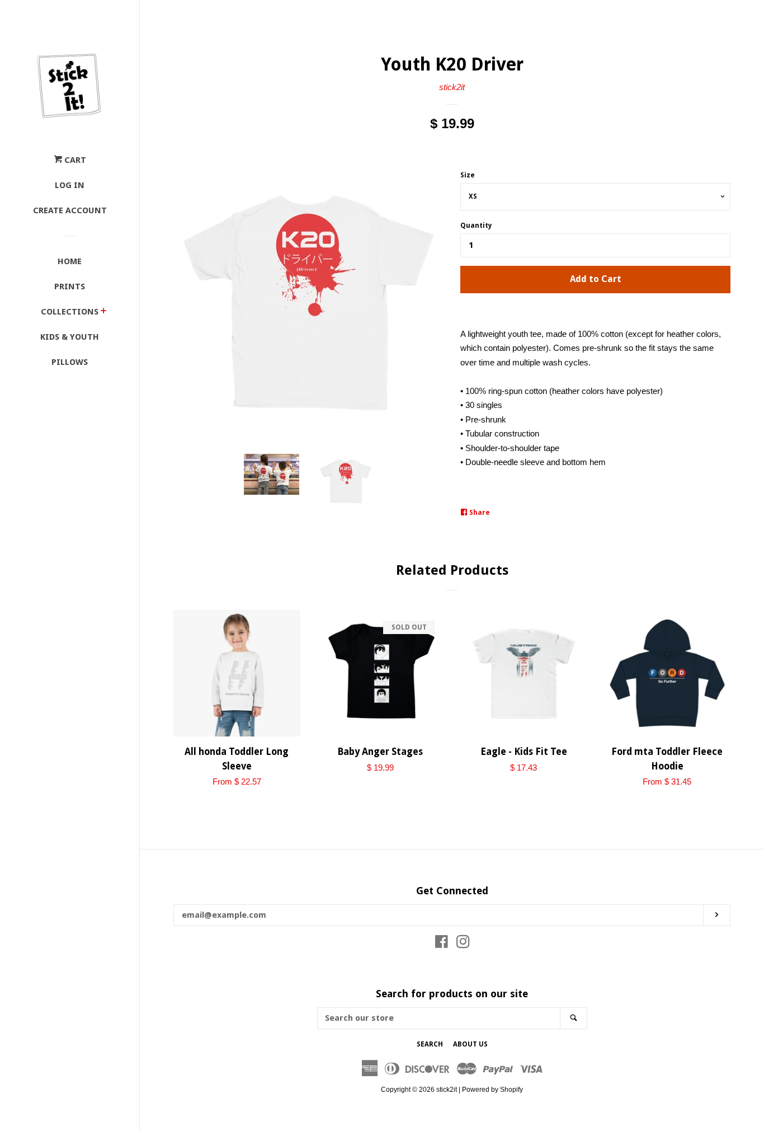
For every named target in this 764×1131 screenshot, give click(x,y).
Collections (69, 312)
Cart (74, 160)
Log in (69, 185)
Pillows (69, 362)
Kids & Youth (69, 337)
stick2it (452, 87)
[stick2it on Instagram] (463, 944)
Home (70, 261)
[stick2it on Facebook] (442, 944)
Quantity (476, 225)
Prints (69, 286)
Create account (70, 210)
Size (467, 175)
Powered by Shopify (492, 1090)
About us (470, 1044)
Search (430, 1044)
